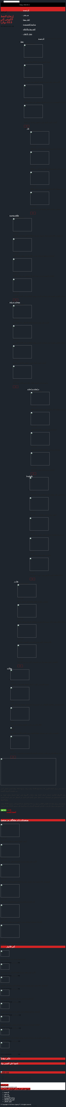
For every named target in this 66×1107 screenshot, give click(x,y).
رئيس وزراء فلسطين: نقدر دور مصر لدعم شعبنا (17, 1078)
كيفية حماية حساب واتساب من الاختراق (43, 515)
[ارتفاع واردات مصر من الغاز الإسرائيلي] (40, 424)
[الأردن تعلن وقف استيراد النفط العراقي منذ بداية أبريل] (33, 77)
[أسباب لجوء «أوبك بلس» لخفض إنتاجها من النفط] (33, 117)
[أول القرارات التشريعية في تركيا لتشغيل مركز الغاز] (39, 144)
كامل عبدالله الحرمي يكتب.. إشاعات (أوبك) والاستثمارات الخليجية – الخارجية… (37, 753)
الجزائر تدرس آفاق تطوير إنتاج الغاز (42, 470)
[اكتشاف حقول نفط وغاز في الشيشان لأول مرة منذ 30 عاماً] (27, 657)
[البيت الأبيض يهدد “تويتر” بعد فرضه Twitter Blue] (39, 570)
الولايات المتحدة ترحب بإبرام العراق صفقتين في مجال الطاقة (44, 102)
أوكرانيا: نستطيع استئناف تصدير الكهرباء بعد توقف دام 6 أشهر (33, 256)
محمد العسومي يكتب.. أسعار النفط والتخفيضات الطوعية (29, 684)
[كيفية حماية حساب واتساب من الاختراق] (39, 510)
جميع (34, 43)
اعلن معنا (26, 20)
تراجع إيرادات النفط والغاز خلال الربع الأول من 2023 (47, 169)
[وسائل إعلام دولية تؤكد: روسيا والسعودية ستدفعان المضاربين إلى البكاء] (27, 617)
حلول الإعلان (27, 34)
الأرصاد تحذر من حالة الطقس (12, 1080)
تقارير (16, 581)
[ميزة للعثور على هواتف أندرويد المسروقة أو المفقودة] (39, 489)
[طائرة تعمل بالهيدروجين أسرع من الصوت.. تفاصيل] (27, 637)
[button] (6, 10)
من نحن (26, 15)
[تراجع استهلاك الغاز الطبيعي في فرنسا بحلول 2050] (39, 184)
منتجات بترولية (15, 302)
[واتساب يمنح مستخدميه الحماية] (39, 550)
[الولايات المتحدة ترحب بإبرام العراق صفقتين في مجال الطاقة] (33, 97)
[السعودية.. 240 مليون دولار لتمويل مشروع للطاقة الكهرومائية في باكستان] (22, 231)
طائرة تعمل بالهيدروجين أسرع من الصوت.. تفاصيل (34, 642)
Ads (7, 1072)
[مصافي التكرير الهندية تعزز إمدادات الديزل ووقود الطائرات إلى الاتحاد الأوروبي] (22, 291)
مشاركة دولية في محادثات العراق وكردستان (45, 450)
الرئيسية (26, 10)
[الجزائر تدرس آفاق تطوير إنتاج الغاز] (40, 465)
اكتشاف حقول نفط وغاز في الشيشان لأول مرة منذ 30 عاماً (38, 662)
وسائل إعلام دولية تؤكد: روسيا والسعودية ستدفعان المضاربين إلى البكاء (41, 622)
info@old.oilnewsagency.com (9, 1087)
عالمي (28, 43)
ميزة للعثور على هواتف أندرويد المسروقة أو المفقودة (47, 495)
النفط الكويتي (11, 812)
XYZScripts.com (40, 1105)
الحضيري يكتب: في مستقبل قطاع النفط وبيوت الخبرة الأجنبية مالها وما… (35, 733)
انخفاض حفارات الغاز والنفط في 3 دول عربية (45, 209)
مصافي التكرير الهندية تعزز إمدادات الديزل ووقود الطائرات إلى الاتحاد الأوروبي (39, 296)
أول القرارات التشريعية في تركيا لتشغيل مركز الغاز (47, 149)
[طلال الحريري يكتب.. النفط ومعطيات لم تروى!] (19, 719)
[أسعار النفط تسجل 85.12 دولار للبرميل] (33, 57)
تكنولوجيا (29, 476)
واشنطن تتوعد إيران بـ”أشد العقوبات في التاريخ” (17, 1077)
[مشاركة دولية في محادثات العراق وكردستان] (40, 445)
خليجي (31, 43)
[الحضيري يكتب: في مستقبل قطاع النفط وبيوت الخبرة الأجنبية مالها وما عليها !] (12, 728)
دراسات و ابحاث (33, 389)
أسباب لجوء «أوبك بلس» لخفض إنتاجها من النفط (40, 122)
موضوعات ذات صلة (20, 820)
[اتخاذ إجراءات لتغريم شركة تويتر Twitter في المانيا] (39, 530)
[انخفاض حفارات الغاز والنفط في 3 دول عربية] (39, 204)
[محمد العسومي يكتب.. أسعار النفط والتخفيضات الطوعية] (19, 679)
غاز (28, 128)
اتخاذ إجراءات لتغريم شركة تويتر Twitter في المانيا (47, 535)
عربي (25, 43)
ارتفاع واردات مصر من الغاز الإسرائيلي (44, 430)
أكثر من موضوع (7, 820)
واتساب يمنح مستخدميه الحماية (40, 555)
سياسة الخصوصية (29, 24)
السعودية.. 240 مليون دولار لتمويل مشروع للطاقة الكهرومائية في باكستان (38, 236)
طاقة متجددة (14, 215)
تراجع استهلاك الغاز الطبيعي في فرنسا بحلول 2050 (47, 189)
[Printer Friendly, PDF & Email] (3, 810)
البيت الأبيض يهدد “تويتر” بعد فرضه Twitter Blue (46, 575)
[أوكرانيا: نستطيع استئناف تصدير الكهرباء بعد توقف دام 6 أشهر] (22, 251)
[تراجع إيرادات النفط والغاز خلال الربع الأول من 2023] (39, 164)
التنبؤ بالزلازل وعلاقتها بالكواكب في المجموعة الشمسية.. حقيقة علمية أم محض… (37, 705)
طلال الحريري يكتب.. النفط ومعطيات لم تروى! (26, 725)
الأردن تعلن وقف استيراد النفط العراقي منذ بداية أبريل (42, 82)
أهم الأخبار (27, 58)
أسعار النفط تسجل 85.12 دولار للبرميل (37, 62)
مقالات (9, 668)
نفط (22, 41)
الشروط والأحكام (29, 29)
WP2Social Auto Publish (27, 1105)
